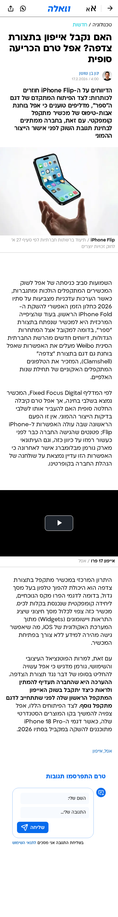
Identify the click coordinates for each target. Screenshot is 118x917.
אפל (108, 751)
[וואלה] (59, 8)
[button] (91, 8)
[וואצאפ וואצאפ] (23, 8)
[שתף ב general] (10, 8)
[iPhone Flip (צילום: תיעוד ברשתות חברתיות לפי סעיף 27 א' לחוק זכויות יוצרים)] (59, 200)
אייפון (98, 751)
